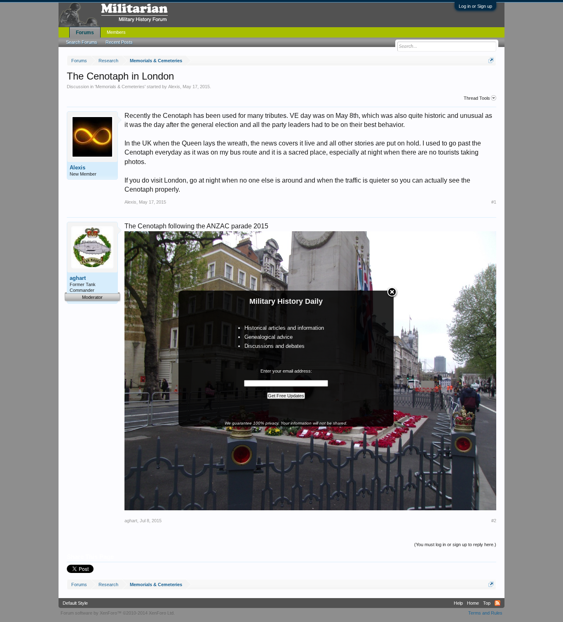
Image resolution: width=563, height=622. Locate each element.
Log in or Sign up (475, 6)
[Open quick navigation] (491, 60)
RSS (497, 603)
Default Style (75, 603)
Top (486, 603)
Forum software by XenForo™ (118, 612)
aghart (78, 278)
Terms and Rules (485, 612)
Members (116, 32)
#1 (493, 202)
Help (458, 603)
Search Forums (81, 42)
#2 (493, 520)
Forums (85, 32)
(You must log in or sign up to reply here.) (455, 544)
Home (473, 603)
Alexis (174, 86)
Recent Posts (119, 42)
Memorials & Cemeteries (120, 86)
